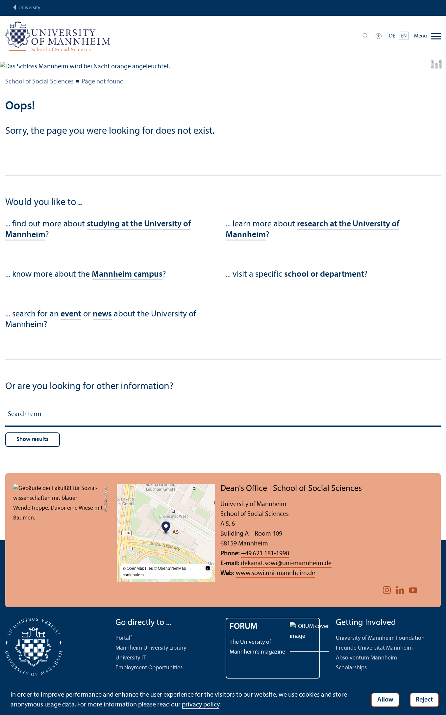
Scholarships (351, 668)
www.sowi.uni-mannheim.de (275, 573)
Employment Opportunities (149, 668)
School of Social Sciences (39, 82)
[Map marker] (165, 528)
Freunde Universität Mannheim (374, 648)
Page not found (103, 82)
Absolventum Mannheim (366, 658)
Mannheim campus (127, 274)
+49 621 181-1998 (265, 553)
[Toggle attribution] (208, 568)
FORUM (244, 626)
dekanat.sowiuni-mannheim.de (286, 563)
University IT (130, 658)
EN (404, 36)
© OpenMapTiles (138, 568)
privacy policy (200, 705)
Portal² (123, 638)
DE (392, 36)
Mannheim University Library (150, 648)
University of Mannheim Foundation (380, 638)
